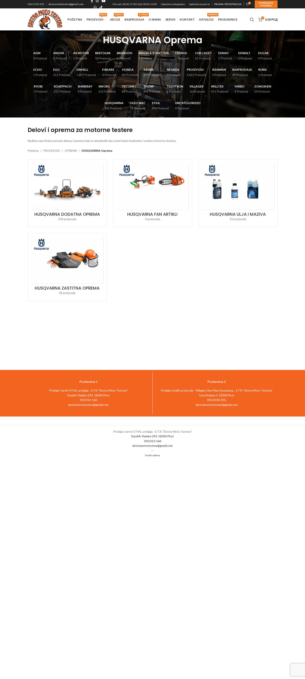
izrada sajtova (152, 455)
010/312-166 (152, 441)
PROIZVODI (51, 150)
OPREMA (71, 150)
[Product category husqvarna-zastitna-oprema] (67, 266)
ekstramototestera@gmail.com (66, 4)
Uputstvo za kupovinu (173, 4)
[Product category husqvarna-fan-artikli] (152, 193)
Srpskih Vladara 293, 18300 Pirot (152, 436)
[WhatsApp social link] (95, 7)
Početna (33, 150)
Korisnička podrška (266, 4)
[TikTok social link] (101, 7)
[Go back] (97, 40)
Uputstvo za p (196, 4)
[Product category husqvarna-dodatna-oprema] (67, 193)
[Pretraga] (252, 19)
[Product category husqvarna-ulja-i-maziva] (238, 193)
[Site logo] (45, 19)
